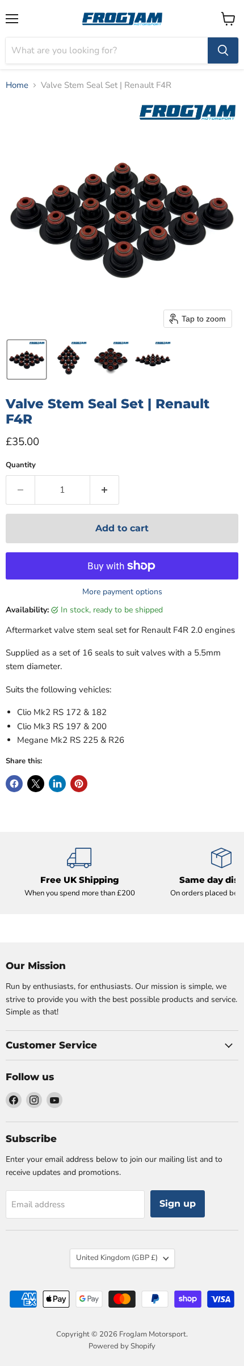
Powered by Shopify (122, 1346)
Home (17, 85)
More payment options (122, 592)
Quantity (21, 465)
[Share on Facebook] (14, 783)
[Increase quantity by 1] (104, 490)
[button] (26, 359)
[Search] (223, 50)
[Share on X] (35, 783)
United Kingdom (117, 1258)
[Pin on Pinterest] (78, 783)
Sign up (177, 1203)
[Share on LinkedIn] (57, 783)
